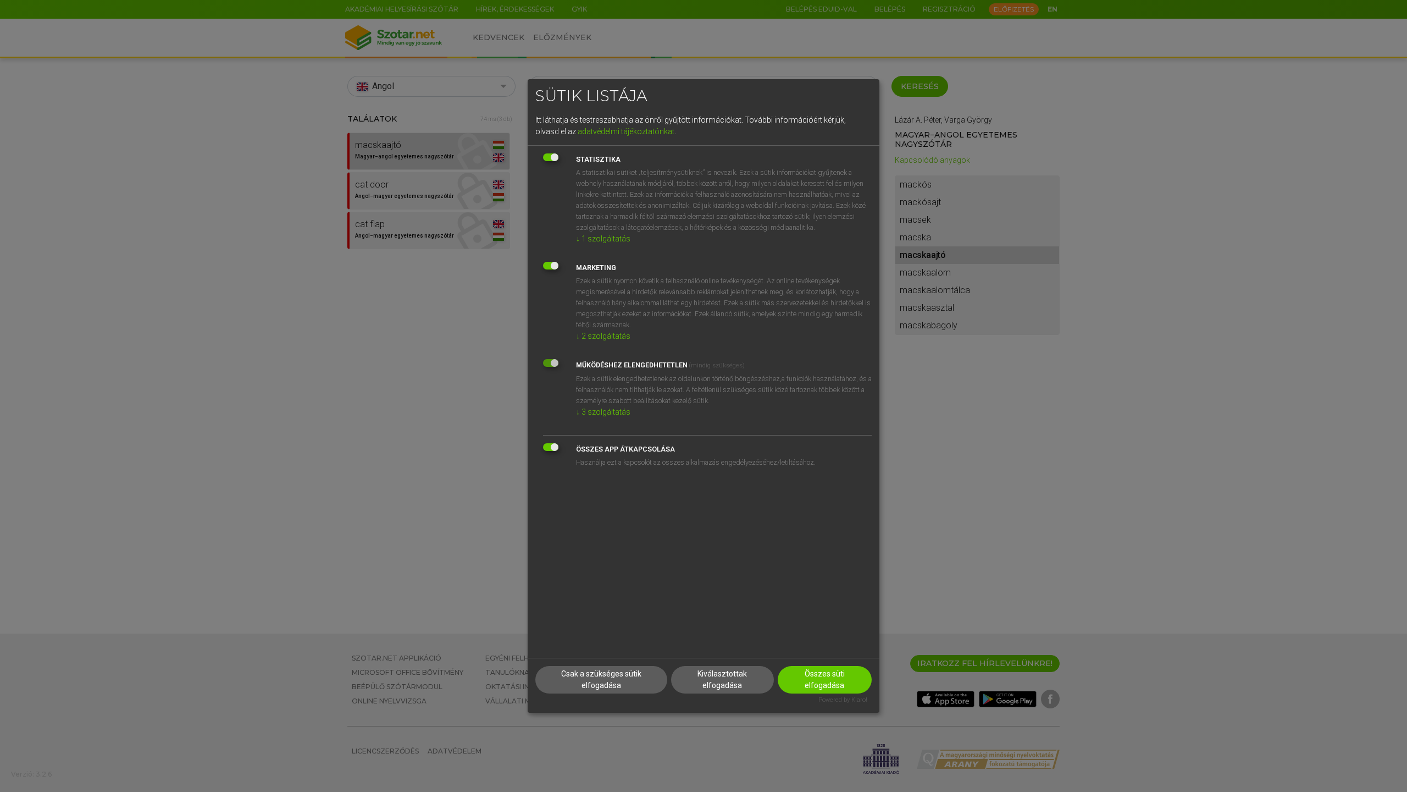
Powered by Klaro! (842, 699)
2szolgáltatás (603, 336)
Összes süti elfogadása (825, 679)
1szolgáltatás (603, 238)
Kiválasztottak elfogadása (722, 679)
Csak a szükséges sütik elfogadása (601, 679)
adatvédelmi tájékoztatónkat (626, 131)
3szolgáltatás (603, 412)
